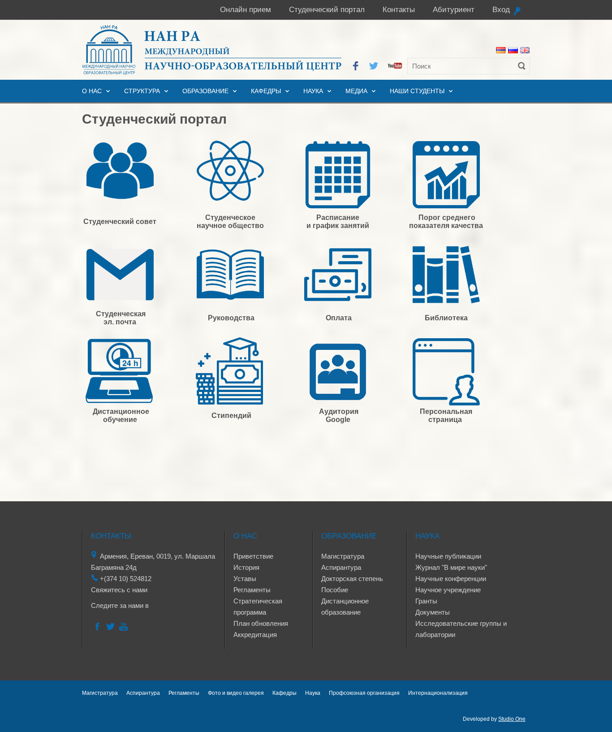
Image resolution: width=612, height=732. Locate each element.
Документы (432, 612)
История (246, 567)
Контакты (399, 9)
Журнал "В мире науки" (451, 567)
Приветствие (253, 556)
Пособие (334, 590)
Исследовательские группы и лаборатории (461, 629)
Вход (501, 9)
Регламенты (252, 590)
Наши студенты (417, 91)
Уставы (244, 578)
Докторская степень (352, 578)
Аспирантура (341, 567)
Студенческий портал (327, 9)
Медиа (356, 91)
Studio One (512, 719)
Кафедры (266, 91)
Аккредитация (255, 634)
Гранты (426, 601)
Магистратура (342, 556)
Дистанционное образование (345, 606)
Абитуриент (453, 9)
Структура (142, 91)
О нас (92, 91)
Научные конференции (450, 578)
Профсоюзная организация (364, 693)
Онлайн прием (245, 9)
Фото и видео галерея (236, 693)
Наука (313, 91)
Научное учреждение (448, 590)
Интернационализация (438, 693)
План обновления (260, 623)
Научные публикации (448, 556)
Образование (205, 91)
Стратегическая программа (257, 606)
